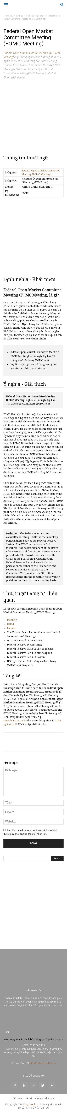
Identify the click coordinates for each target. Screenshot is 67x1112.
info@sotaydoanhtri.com (43, 1063)
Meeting (12, 619)
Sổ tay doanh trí (14, 998)
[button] (62, 4)
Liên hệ (28, 1098)
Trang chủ (8, 15)
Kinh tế (19, 15)
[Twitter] (42, 1085)
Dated (10, 624)
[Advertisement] (33, 115)
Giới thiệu (17, 1098)
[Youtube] (52, 1085)
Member (12, 628)
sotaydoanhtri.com (14, 720)
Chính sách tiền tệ (34, 15)
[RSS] (33, 1085)
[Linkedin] (24, 1085)
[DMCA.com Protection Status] (36, 1032)
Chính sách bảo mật (44, 1098)
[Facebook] (15, 1085)
